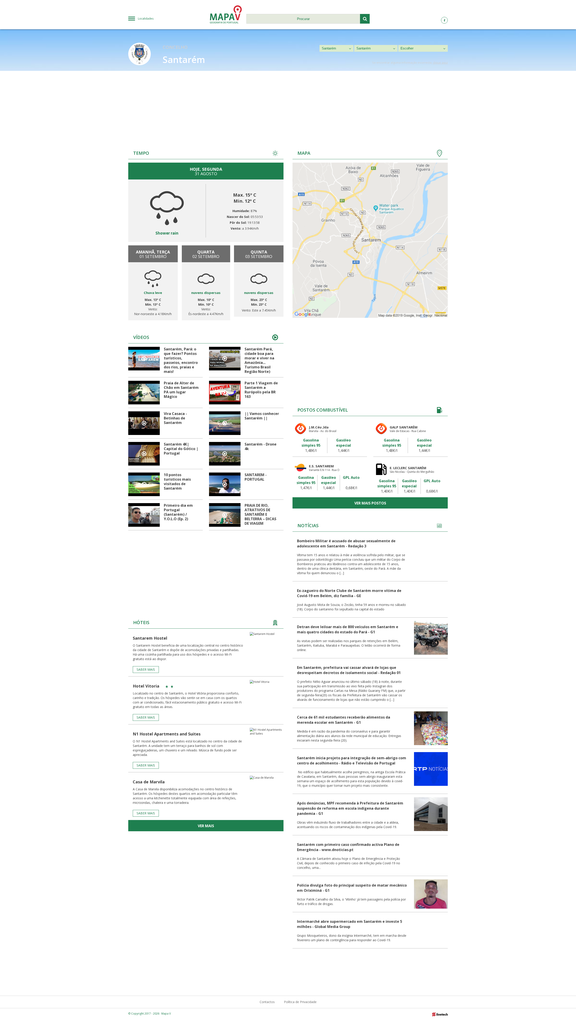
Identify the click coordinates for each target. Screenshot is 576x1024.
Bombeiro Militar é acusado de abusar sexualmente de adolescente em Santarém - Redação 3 (346, 543)
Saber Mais (146, 669)
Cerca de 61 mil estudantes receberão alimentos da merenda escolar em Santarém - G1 (343, 720)
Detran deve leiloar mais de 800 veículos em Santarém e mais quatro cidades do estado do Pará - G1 (347, 629)
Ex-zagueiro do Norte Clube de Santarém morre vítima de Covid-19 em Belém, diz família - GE (349, 593)
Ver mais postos (370, 503)
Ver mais (206, 825)
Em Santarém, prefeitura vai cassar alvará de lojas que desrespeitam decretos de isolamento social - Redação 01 (349, 670)
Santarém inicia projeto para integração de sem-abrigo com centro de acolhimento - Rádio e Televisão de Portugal (351, 760)
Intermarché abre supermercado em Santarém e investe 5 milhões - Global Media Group (349, 924)
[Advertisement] (288, 104)
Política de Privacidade (300, 1002)
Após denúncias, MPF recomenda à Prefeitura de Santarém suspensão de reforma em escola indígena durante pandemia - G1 (350, 808)
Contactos (267, 1002)
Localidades (145, 18)
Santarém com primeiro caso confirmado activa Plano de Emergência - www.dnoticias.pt (348, 847)
